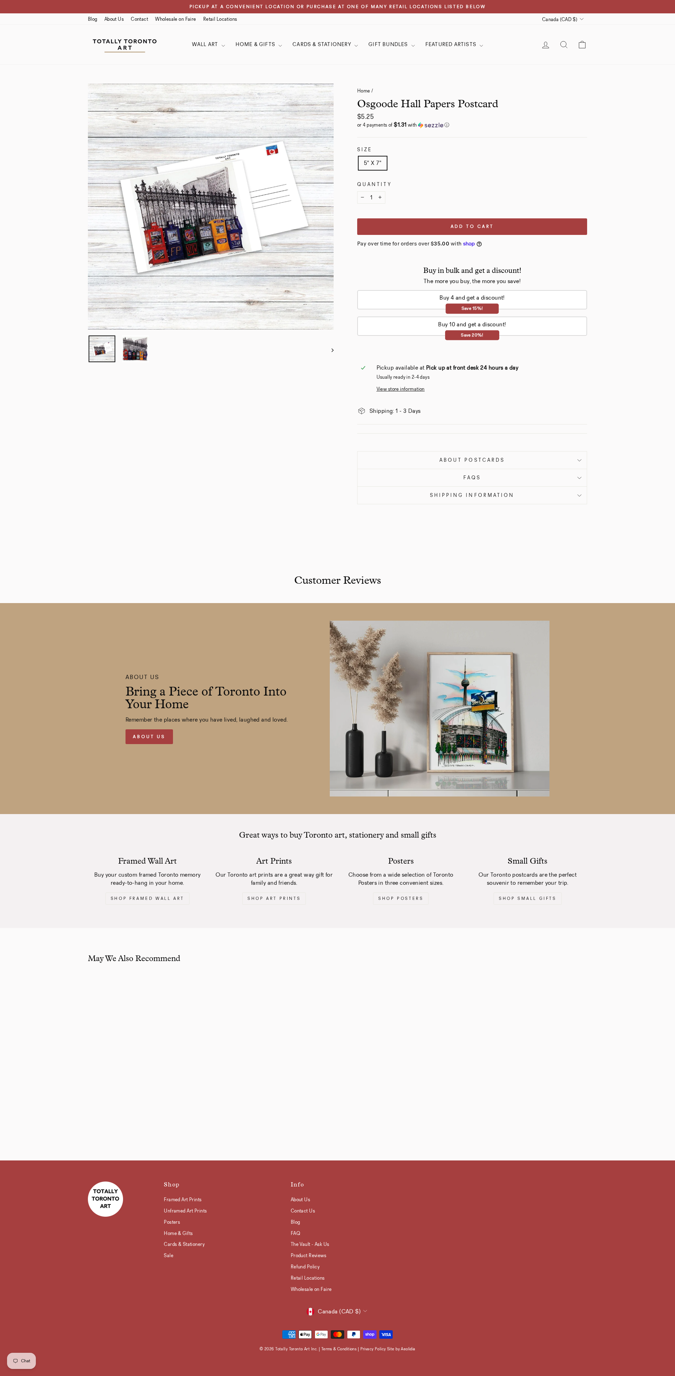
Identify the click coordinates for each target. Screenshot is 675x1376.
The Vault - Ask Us (310, 1244)
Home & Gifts (256, 44)
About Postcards (472, 460)
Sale (168, 1255)
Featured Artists (451, 44)
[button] (472, 125)
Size (364, 150)
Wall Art (206, 44)
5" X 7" (372, 163)
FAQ (295, 1233)
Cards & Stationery (322, 44)
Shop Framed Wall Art (147, 898)
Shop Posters (400, 898)
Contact (139, 19)
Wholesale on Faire (175, 19)
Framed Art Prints (182, 1199)
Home (363, 91)
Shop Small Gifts (528, 898)
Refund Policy (305, 1266)
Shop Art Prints (274, 898)
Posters (172, 1222)
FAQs (472, 478)
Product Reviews (308, 1255)
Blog (92, 19)
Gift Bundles (389, 44)
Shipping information (472, 495)
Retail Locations (220, 19)
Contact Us (303, 1211)
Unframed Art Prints (185, 1211)
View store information (401, 389)
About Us (114, 19)
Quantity (374, 184)
